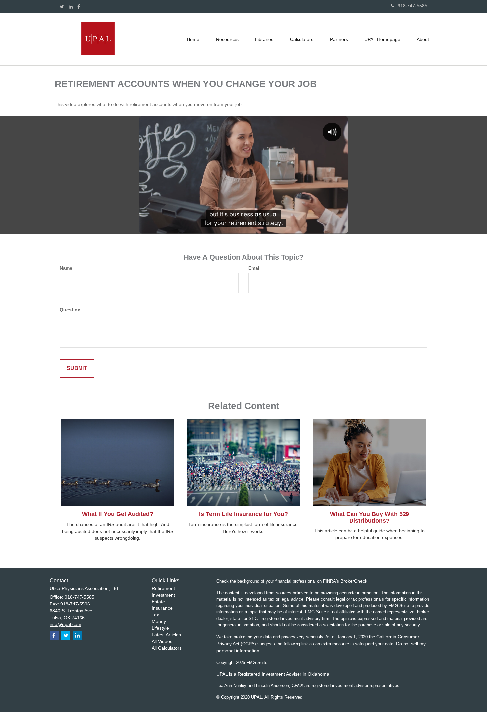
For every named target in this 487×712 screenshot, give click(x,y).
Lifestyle (160, 628)
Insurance (162, 608)
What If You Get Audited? (117, 514)
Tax (155, 614)
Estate (158, 601)
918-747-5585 (412, 5)
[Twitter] (62, 6)
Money (159, 621)
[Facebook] (78, 6)
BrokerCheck (353, 581)
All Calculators (167, 648)
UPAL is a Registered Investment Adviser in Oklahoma (272, 673)
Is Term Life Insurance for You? (243, 514)
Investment (163, 595)
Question (70, 309)
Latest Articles (166, 634)
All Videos (162, 641)
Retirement (163, 588)
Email (254, 268)
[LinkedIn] (71, 6)
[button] (227, 39)
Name (66, 268)
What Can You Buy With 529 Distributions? (369, 517)
